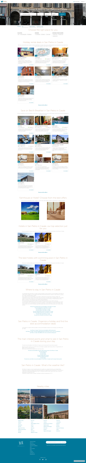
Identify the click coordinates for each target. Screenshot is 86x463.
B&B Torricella (55, 125)
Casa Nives (20, 125)
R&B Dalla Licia (55, 163)
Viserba (45, 422)
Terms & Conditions (33, 445)
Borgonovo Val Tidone (48, 423)
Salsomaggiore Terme (35, 423)
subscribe (63, 442)
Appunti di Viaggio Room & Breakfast (41, 125)
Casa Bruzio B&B (21, 182)
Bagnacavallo (46, 425)
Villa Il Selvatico (38, 144)
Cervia (19, 423)
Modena (19, 422)
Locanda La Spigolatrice (22, 57)
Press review (32, 448)
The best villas (43, 357)
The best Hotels (43, 354)
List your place (32, 441)
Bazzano (32, 427)
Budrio (32, 425)
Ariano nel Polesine (60, 427)
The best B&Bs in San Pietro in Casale (43, 309)
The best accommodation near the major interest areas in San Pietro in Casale (43, 350)
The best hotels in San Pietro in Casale (43, 310)
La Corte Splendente (21, 144)
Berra (32, 429)
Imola (32, 422)
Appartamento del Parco (57, 57)
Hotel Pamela (37, 242)
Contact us (32, 452)
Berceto (58, 426)
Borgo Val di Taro (21, 427)
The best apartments (43, 351)
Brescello (45, 427)
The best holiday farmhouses (43, 356)
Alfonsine (32, 430)
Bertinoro (58, 430)
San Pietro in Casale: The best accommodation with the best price (43, 330)
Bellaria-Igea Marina (22, 429)
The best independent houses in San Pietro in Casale (43, 311)
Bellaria (57, 425)
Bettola (19, 432)
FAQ (31, 447)
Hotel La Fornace (21, 242)
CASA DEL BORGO (21, 95)
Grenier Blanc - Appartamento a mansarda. (60, 76)
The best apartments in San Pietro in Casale (43, 307)
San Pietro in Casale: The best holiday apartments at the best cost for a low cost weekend (43, 331)
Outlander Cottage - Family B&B (58, 144)
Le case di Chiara (21, 76)
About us (31, 442)
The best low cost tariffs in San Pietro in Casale (43, 315)
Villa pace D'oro (21, 163)
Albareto (19, 430)
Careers (31, 451)
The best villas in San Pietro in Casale (43, 313)
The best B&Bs (43, 352)
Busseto (19, 426)
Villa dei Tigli (37, 57)
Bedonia (58, 423)
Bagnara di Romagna (48, 426)
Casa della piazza (38, 76)
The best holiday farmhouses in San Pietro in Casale (43, 312)
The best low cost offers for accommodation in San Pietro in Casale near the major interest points (43, 358)
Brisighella (20, 425)
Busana (45, 429)
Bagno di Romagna (47, 430)
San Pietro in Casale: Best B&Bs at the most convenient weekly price (43, 332)
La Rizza (36, 163)
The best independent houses (43, 355)
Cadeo (32, 426)
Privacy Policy (32, 444)
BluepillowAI (32, 454)
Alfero (57, 429)
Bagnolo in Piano (34, 432)
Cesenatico (58, 422)
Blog (31, 449)
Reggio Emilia (20, 420)
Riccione (32, 420)
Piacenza (58, 420)
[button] (42, 459)
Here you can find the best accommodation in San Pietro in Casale (43, 306)
